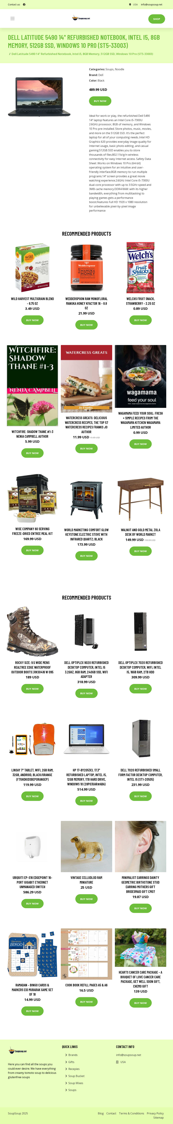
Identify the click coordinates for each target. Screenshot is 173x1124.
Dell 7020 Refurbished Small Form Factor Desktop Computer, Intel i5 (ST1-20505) (140, 774)
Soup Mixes (75, 1083)
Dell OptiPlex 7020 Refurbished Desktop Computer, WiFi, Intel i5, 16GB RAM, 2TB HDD (140, 667)
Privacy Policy (155, 1113)
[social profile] (24, 4)
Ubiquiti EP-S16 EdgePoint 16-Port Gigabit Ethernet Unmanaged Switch (32, 882)
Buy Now (100, 101)
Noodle (119, 69)
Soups (110, 69)
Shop (156, 19)
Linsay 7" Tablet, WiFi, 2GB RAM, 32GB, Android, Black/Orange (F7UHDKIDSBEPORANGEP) (32, 774)
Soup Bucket (76, 1076)
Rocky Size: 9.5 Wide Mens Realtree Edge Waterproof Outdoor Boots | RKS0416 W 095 (32, 667)
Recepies (74, 1069)
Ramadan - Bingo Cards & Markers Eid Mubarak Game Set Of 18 (32, 989)
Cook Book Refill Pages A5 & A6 (86, 985)
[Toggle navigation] (12, 18)
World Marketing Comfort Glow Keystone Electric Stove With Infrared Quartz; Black (86, 534)
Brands (73, 1055)
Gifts (71, 1062)
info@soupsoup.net (151, 4)
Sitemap (158, 1117)
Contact (111, 1113)
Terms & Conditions (131, 1113)
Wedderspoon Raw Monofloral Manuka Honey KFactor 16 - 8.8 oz (86, 303)
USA (135, 4)
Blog (101, 1113)
